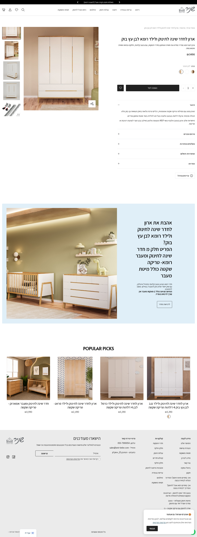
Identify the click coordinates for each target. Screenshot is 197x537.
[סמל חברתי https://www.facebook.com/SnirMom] (13, 456)
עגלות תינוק (104, 9)
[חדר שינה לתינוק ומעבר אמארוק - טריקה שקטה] (28, 378)
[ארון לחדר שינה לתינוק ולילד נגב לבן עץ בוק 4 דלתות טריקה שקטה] (168, 378)
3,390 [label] (168, 411)
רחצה (114, 9)
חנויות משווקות (63, 9)
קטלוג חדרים (158, 458)
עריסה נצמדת (126, 9)
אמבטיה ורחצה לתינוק (154, 467)
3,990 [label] (28, 411)
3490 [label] (191, 54)
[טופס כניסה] (10, 9)
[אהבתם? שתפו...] (81, 103)
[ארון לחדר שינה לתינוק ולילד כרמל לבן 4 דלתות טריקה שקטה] (121, 378)
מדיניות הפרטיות (73, 458)
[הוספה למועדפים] (120, 88)
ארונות (182, 28)
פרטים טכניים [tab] (189, 134)
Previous (11, 27)
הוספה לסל (152, 88)
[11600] (193, 72)
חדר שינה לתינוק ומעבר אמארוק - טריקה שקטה (28, 405)
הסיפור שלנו (186, 443)
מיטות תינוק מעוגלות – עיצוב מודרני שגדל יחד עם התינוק (179, 502)
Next (11, 114)
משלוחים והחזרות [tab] (187, 143)
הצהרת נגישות (185, 448)
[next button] (78, 2)
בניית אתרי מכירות (16, 532)
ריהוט (137, 9)
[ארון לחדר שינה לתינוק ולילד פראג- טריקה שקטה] (75, 378)
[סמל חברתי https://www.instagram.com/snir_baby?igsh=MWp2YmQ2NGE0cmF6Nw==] (7, 456)
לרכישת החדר (164, 304)
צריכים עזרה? (183, 175)
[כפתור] (16, 9)
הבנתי (152, 528)
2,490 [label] (75, 411)
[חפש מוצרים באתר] (23, 9)
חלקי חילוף (158, 448)
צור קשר (187, 463)
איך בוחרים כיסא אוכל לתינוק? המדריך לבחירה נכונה (179, 486)
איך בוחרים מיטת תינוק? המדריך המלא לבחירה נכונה (178, 479)
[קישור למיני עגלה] (3, 9)
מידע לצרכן (186, 458)
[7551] (187, 72)
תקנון (188, 472)
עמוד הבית (191, 28)
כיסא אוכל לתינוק (79, 9)
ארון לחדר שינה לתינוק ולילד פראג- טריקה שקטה (75, 405)
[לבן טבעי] (181, 72)
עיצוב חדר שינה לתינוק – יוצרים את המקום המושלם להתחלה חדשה (177, 494)
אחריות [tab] (191, 163)
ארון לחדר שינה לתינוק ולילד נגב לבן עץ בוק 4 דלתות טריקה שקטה (169, 405)
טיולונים (93, 9)
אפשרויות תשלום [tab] (187, 153)
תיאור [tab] (192, 105)
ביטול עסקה (186, 467)
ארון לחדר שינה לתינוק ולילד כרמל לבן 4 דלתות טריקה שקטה (122, 405)
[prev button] (119, 2)
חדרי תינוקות (158, 443)
